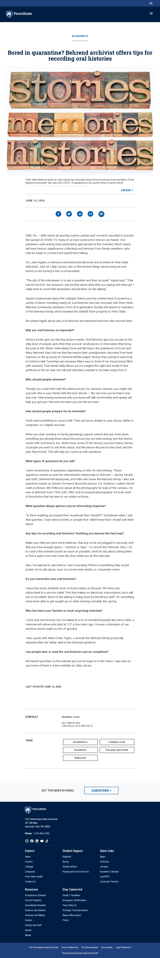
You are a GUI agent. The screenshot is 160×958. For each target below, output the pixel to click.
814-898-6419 (84, 725)
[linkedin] (80, 214)
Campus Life (117, 741)
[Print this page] (101, 214)
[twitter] (69, 214)
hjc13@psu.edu (71, 722)
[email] (90, 214)
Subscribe (100, 790)
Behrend (80, 757)
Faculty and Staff (117, 749)
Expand (126, 190)
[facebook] (58, 214)
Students (80, 749)
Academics (80, 36)
